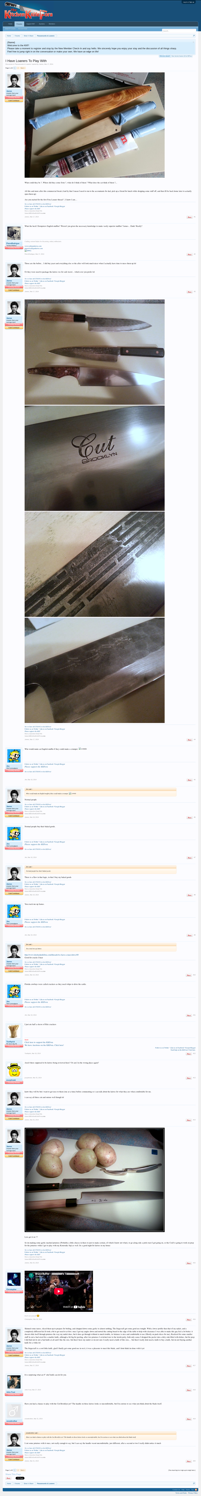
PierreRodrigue (12, 243)
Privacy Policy (193, 1493)
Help (182, 1490)
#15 (194, 1263)
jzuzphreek (11, 1080)
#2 (195, 254)
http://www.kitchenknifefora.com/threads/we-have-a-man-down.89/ (52, 954)
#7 (195, 857)
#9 (195, 935)
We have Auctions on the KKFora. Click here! (44, 1045)
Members (52, 24)
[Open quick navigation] (194, 36)
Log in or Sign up (188, 2)
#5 (195, 779)
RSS (196, 1490)
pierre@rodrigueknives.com (34, 248)
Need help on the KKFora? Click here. (183, 1050)
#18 (194, 1390)
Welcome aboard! (165, 56)
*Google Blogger (59, 206)
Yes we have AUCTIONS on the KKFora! (38, 204)
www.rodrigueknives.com (33, 246)
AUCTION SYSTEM (111, 42)
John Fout (10, 1392)
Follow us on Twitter (31, 206)
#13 (194, 1078)
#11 (194, 1015)
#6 (195, 817)
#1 (195, 217)
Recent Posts (22, 29)
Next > (23, 68)
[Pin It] (190, 217)
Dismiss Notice (193, 42)
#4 (195, 739)
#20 (194, 1461)
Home (10, 24)
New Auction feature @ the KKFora (182, 56)
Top (192, 1490)
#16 (194, 1319)
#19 (194, 1418)
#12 (194, 1053)
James (41, 64)
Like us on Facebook (46, 206)
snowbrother (11, 1421)
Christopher (11, 1289)
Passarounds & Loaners (23, 64)
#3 (195, 291)
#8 (195, 895)
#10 (194, 975)
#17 (194, 1365)
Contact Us (176, 1490)
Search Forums (10, 29)
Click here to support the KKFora (39, 1042)
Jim (8, 766)
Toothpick (10, 1042)
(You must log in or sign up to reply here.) (182, 1470)
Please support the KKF (32, 208)
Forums (19, 24)
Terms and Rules (181, 1493)
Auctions (42, 24)
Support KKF (30, 24)
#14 (194, 1120)
